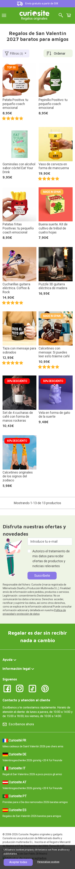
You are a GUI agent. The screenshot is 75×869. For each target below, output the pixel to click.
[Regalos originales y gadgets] (34, 13)
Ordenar (59, 53)
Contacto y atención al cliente (26, 700)
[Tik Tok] (32, 688)
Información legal (16, 669)
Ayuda (8, 660)
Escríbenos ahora (21, 724)
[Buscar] (61, 15)
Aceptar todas (18, 862)
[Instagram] (20, 688)
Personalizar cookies (48, 861)
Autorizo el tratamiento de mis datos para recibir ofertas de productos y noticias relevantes (51, 558)
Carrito (68, 15)
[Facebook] (7, 688)
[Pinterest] (45, 688)
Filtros (16, 53)
